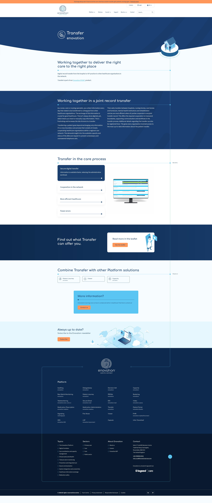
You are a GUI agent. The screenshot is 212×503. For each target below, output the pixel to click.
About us (123, 12)
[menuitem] (92, 12)
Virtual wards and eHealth (66, 457)
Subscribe (63, 339)
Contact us (84, 307)
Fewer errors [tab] (65, 211)
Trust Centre (85, 493)
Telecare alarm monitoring (67, 460)
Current (107, 12)
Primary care (88, 445)
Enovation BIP (114, 451)
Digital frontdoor (64, 448)
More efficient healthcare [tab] (70, 199)
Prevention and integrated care (68, 463)
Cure (85, 451)
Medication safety (64, 475)
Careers (131, 5)
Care (85, 448)
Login (140, 5)
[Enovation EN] (106, 366)
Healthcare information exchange (69, 472)
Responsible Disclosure (111, 493)
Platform (91, 12)
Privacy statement (97, 493)
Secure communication (65, 466)
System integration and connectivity (69, 469)
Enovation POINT (79, 80)
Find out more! (134, 2)
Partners (100, 12)
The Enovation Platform (66, 445)
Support (116, 12)
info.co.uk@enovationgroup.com (142, 458)
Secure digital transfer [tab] (69, 169)
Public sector (88, 454)
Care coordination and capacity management (68, 452)
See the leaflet (120, 245)
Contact (132, 12)
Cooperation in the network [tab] (71, 187)
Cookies (123, 493)
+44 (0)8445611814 (138, 456)
